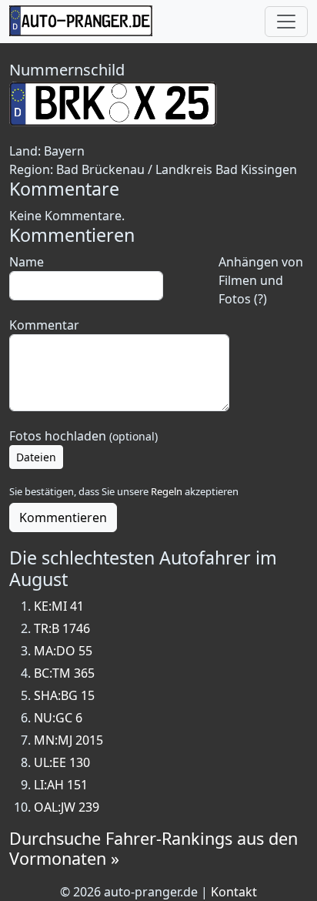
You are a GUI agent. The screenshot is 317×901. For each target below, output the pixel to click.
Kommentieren (63, 517)
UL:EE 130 (62, 762)
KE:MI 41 (59, 606)
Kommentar (44, 325)
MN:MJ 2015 (68, 740)
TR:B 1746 (62, 628)
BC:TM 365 (64, 673)
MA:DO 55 (63, 650)
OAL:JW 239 (66, 807)
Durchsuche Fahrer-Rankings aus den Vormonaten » (153, 848)
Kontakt (234, 891)
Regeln (166, 491)
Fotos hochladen (83, 435)
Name (26, 261)
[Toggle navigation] (286, 21)
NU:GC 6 (58, 717)
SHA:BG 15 (64, 695)
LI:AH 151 (61, 784)
